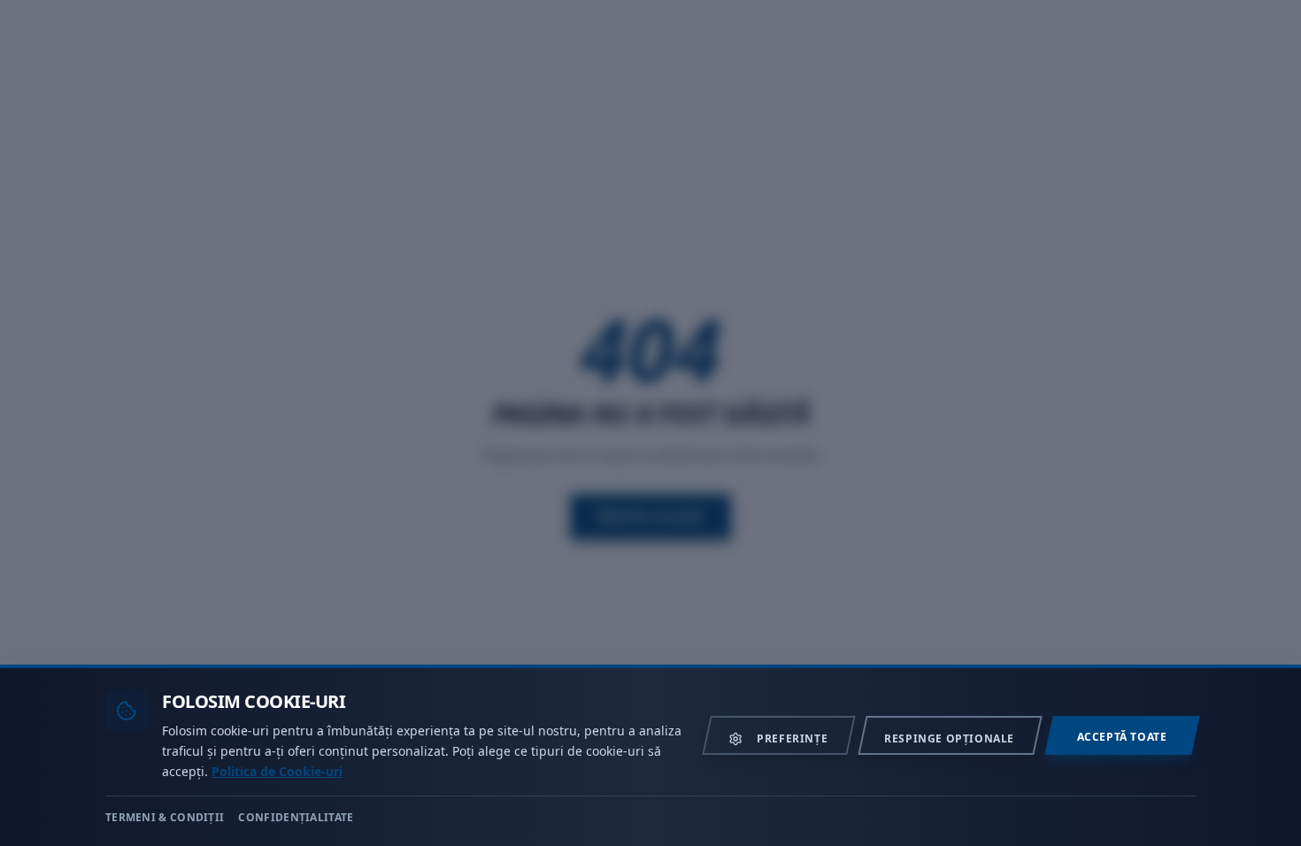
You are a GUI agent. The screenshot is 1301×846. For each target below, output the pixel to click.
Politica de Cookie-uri (277, 770)
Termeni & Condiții (164, 818)
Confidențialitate (295, 818)
